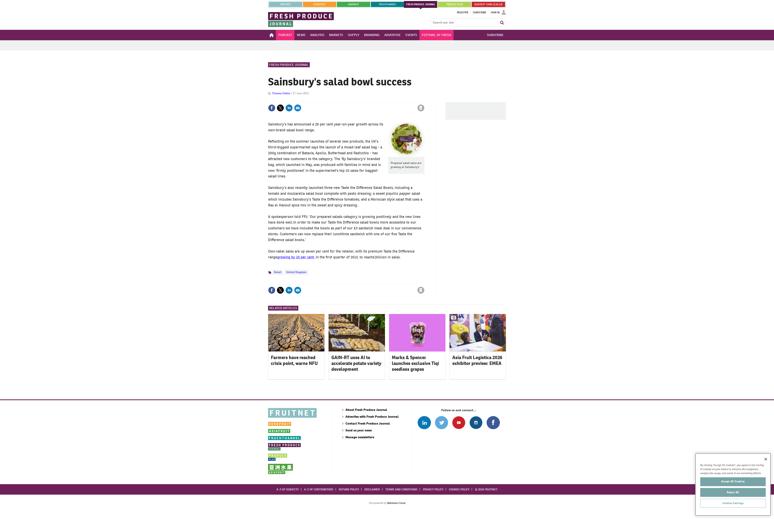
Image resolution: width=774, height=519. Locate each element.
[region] (733, 484)
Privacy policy (433, 489)
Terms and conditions (401, 489)
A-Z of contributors (318, 489)
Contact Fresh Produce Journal (367, 423)
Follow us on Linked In (424, 422)
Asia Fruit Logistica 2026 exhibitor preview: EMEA (477, 360)
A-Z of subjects (288, 489)
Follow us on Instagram (476, 422)
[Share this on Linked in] (289, 108)
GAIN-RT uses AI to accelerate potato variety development (356, 363)
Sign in (372, 100)
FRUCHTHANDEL (387, 4)
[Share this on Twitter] (280, 108)
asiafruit (353, 4)
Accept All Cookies (733, 481)
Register (462, 12)
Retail (277, 272)
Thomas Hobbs (281, 93)
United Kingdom (296, 272)
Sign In (495, 12)
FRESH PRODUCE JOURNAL (420, 4)
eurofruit (319, 4)
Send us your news (358, 430)
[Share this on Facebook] (271, 108)
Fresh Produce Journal (289, 65)
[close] (424, 100)
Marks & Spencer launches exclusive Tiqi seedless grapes (415, 363)
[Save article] (420, 108)
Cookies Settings (733, 503)
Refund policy (349, 489)
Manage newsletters (359, 437)
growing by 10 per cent (295, 257)
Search (502, 22)
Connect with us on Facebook (493, 422)
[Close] (765, 459)
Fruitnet (285, 4)
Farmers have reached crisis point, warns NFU (294, 360)
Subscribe (479, 12)
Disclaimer (372, 489)
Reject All (733, 492)
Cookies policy (459, 489)
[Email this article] (297, 108)
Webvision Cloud (396, 503)
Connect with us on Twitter (441, 422)
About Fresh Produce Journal (366, 410)
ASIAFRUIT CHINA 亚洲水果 (488, 4)
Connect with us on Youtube (458, 422)
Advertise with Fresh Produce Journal (371, 416)
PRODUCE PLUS (454, 4)
